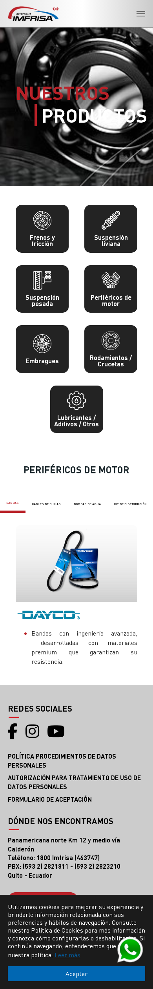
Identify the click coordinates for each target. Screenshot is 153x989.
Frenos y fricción (42, 240)
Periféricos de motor (111, 300)
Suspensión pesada (42, 300)
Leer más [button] (67, 955)
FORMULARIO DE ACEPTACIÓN (50, 799)
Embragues (42, 361)
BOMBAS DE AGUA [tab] (87, 504)
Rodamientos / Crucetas (111, 360)
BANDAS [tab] (12, 503)
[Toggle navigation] (141, 13)
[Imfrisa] (33, 13)
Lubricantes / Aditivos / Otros (76, 420)
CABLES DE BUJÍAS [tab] (46, 504)
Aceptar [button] (76, 973)
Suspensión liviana (111, 240)
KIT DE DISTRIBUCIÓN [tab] (130, 504)
